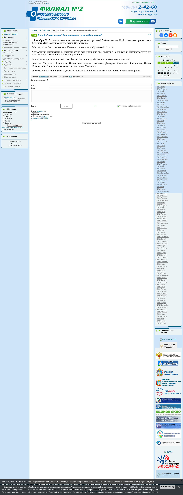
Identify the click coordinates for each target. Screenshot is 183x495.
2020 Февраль (162, 200)
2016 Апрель (162, 118)
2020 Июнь (161, 209)
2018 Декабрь (162, 178)
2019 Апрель (162, 184)
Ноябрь (47, 30)
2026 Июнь (161, 321)
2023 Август (161, 273)
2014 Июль (161, 93)
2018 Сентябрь (163, 173)
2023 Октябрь (162, 278)
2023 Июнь (161, 271)
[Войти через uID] (161, 35)
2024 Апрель (162, 282)
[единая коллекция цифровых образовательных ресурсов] (168, 408)
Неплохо (8, 119)
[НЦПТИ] (168, 452)
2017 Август (161, 150)
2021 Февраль (162, 223)
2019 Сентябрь (163, 191)
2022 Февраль (162, 244)
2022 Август (161, 253)
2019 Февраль (162, 180)
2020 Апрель (162, 205)
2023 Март (161, 264)
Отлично (8, 114)
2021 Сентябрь (163, 237)
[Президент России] (168, 339)
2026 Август (161, 323)
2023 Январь (162, 259)
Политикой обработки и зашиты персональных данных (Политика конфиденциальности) (122, 492)
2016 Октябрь (162, 130)
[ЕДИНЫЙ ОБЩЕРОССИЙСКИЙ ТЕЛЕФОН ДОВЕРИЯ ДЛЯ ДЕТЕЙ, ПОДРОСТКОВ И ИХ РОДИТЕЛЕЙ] (168, 468)
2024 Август (161, 289)
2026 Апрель (162, 316)
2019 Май (160, 187)
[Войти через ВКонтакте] (166, 35)
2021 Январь (162, 221)
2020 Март (161, 203)
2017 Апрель (162, 141)
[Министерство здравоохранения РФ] (168, 358)
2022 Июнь (161, 250)
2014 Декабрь (162, 98)
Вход (152, 2)
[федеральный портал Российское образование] (168, 421)
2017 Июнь (161, 146)
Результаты (6, 127)
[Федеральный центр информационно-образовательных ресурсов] (168, 402)
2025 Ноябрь (162, 310)
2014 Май (160, 91)
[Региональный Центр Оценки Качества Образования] (168, 428)
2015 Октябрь (162, 109)
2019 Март (161, 182)
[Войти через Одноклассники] (175, 35)
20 (53, 30)
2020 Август (161, 214)
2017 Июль (161, 148)
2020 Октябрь (162, 216)
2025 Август (161, 303)
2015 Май (160, 105)
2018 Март (161, 162)
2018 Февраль (162, 159)
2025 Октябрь (162, 307)
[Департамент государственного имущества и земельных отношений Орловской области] (168, 386)
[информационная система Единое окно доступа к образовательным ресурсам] (168, 414)
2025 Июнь (161, 298)
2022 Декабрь (162, 257)
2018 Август (161, 171)
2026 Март (161, 314)
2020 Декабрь (162, 219)
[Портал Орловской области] (168, 366)
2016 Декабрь (162, 132)
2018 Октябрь (162, 175)
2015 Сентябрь (163, 107)
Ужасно (8, 123)
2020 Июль (161, 212)
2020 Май (160, 207)
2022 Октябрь (162, 255)
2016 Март (161, 116)
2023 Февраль (162, 262)
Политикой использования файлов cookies (66, 492)
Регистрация (145, 2)
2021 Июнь (161, 232)
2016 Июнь (161, 123)
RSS (47, 3)
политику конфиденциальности (39, 117)
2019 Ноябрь (162, 194)
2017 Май (160, 143)
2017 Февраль (162, 137)
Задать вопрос (139, 21)
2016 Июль (161, 125)
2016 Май (160, 121)
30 (168, 76)
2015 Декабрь (162, 114)
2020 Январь (162, 198)
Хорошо (8, 117)
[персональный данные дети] (168, 445)
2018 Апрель (162, 164)
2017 (41, 30)
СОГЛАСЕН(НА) (167, 487)
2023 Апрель (162, 266)
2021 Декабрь (162, 241)
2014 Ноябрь (162, 96)
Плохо (7, 121)
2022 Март (161, 246)
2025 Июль (161, 300)
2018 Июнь (161, 169)
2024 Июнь (161, 284)
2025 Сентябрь (163, 305)
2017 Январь (162, 134)
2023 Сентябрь (163, 275)
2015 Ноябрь (162, 112)
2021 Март (161, 225)
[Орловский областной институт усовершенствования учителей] (168, 438)
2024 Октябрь (162, 291)
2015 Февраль (162, 100)
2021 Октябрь (162, 239)
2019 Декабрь (162, 196)
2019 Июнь (161, 189)
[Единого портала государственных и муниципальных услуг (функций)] (168, 396)
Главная (135, 2)
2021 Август (161, 234)
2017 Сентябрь (163, 153)
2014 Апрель (162, 89)
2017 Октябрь (162, 155)
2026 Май (160, 319)
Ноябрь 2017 (168, 60)
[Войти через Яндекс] (171, 35)
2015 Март (161, 103)
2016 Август (161, 128)
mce (70, 76)
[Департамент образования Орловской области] (168, 376)
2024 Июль (161, 287)
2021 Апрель (162, 228)
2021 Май (160, 230)
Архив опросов (17, 127)
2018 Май (160, 166)
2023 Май (160, 269)
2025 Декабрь (162, 312)
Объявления (8, 97)
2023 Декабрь (162, 280)
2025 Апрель (162, 296)
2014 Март (161, 87)
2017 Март (161, 139)
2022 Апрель (162, 248)
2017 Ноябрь (162, 157)
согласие (39, 111)
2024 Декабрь (162, 294)
